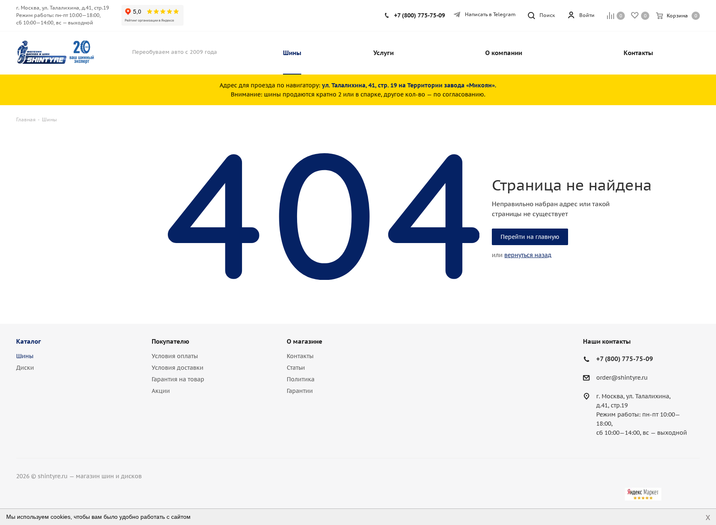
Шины (25, 356)
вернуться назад (528, 255)
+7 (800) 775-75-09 (419, 15)
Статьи (296, 367)
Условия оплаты (175, 356)
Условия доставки (177, 367)
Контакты (300, 356)
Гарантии (300, 391)
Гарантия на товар (178, 379)
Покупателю (170, 341)
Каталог (28, 341)
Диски (25, 367)
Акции (161, 391)
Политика (300, 379)
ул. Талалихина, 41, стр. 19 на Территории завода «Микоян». (409, 85)
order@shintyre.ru (622, 378)
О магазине (304, 341)
